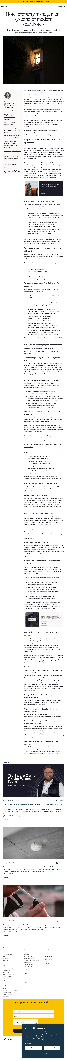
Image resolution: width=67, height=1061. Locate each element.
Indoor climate (7, 976)
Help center (48, 959)
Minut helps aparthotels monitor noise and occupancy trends (43, 425)
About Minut (48, 948)
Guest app (6, 960)
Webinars (26, 954)
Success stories (28, 956)
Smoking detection (8, 974)
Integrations (27, 962)
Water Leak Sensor (8, 950)
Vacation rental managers (10, 990)
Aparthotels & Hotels (9, 992)
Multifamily (6, 996)
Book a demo (48, 966)
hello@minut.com (50, 963)
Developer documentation (31, 960)
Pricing (26, 948)
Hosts (4, 988)
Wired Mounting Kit (8, 952)
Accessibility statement (31, 980)
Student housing (7, 994)
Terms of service (28, 976)
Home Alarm (6, 972)
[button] (64, 6)
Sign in (60, 6)
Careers (47, 952)
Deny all (33, 1047)
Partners (26, 952)
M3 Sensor (6, 948)
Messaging (6, 958)
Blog (25, 950)
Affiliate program (29, 964)
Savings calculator (29, 958)
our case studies (50, 608)
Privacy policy (28, 978)
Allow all (52, 1047)
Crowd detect (7, 970)
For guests (27, 969)
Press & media (49, 950)
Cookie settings (43, 1053)
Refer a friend (28, 967)
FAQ (46, 961)
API (4, 980)
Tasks (4, 956)
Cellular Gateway (8, 954)
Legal (25, 973)
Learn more (28, 1043)
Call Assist (6, 978)
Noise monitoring (8, 968)
